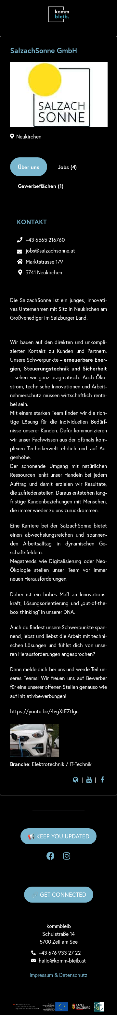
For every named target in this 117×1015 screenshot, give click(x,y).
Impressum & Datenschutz (58, 974)
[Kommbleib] (58, 14)
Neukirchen (28, 136)
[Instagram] (66, 856)
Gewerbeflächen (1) (40, 185)
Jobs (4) (67, 167)
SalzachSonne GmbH (43, 50)
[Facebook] (50, 856)
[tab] (28, 166)
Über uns (28, 167)
